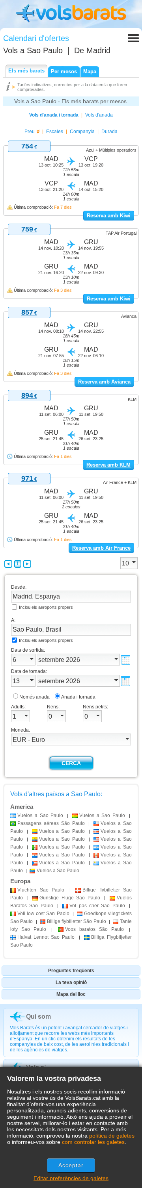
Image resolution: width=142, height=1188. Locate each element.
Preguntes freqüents (71, 970)
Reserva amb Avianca (104, 382)
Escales (54, 131)
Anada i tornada (78, 697)
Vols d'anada (99, 115)
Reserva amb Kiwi (109, 216)
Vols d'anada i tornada (53, 115)
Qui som (38, 1016)
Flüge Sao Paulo (69, 898)
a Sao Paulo (40, 815)
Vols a (33, 50)
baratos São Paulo (94, 929)
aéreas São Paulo (51, 823)
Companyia (82, 131)
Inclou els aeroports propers (46, 607)
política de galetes (112, 1135)
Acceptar (71, 1165)
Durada (109, 131)
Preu (29, 131)
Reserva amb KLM (108, 465)
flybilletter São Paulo (76, 921)
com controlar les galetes (93, 1142)
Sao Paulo (40, 890)
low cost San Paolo (43, 913)
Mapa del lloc (71, 994)
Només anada (34, 697)
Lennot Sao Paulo (46, 937)
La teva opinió (71, 982)
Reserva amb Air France (101, 548)
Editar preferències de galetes (71, 1178)
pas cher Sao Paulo (97, 905)
